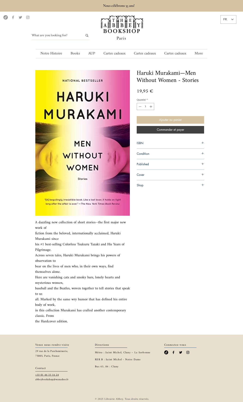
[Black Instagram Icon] (188, 352)
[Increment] (151, 106)
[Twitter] (20, 17)
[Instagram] (28, 17)
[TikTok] (5, 17)
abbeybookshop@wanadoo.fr (52, 379)
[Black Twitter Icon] (181, 352)
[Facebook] (13, 17)
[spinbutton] (145, 106)
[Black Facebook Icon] (173, 352)
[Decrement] (139, 106)
